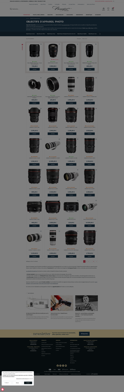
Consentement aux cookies (3, 389)
